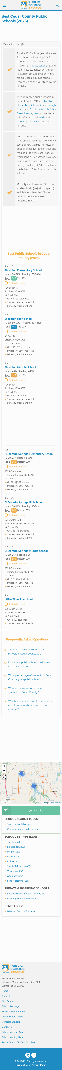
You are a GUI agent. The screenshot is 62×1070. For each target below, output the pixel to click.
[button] (22, 774)
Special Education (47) (18, 866)
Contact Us (8, 1027)
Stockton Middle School (43, 109)
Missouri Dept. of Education (21, 911)
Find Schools (8, 1001)
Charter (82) (13, 857)
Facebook (34, 1055)
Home (5, 991)
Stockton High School (19, 319)
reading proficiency (28, 122)
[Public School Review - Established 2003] (31, 5)
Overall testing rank (28, 113)
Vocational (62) (15, 871)
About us (7, 996)
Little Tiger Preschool (19, 599)
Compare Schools (11, 1022)
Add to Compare (17, 283)
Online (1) (12, 861)
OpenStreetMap (55, 803)
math (42, 117)
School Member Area (12, 1032)
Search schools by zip (18, 824)
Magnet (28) (13, 852)
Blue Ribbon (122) (16, 847)
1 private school (37, 66)
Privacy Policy (39, 1065)
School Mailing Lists (12, 1037)
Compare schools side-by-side (23, 829)
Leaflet (44, 803)
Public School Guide (12, 1017)
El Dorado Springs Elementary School (29, 454)
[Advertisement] (31, 426)
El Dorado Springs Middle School (26, 551)
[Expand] (4, 777)
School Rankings (10, 1006)
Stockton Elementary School (35, 103)
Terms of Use (22, 1065)
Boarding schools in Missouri (22, 899)
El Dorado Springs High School (24, 502)
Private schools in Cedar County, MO (26, 894)
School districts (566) (18, 881)
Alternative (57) (15, 876)
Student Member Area (13, 1012)
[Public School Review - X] (27, 1055)
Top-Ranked (13, 842)
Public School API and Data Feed (19, 1042)
